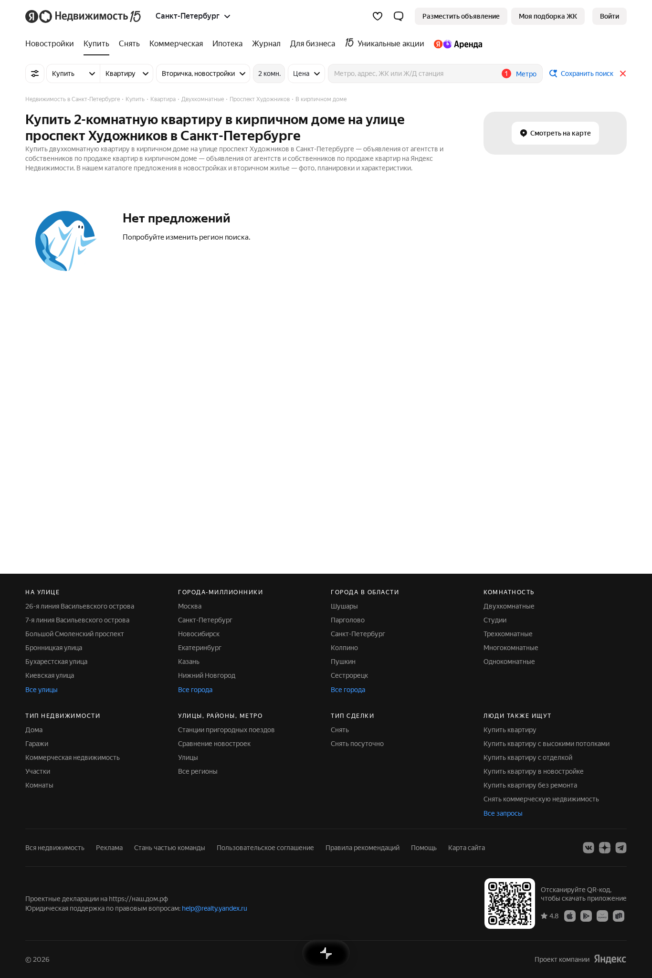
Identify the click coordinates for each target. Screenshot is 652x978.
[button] (398, 16)
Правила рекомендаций (363, 848)
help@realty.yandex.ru (214, 908)
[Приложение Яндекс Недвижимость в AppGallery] (602, 915)
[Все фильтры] (34, 73)
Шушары (344, 606)
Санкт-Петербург (205, 620)
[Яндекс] (610, 959)
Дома (33, 730)
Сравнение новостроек (214, 743)
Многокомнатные (511, 648)
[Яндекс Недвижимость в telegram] (621, 847)
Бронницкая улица (53, 648)
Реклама (109, 848)
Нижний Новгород (206, 675)
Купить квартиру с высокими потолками (547, 743)
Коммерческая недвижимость (72, 757)
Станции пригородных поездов (226, 730)
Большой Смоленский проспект (74, 634)
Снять (340, 730)
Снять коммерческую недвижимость (541, 799)
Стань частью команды (169, 848)
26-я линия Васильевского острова (79, 606)
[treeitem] (52, 43)
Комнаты (39, 785)
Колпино (344, 648)
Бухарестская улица (56, 661)
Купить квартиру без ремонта (530, 785)
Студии (495, 620)
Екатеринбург (199, 648)
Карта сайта (466, 848)
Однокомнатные (509, 661)
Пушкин (343, 661)
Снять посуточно (357, 743)
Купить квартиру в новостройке (534, 771)
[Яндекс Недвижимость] (83, 16)
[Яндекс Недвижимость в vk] (588, 847)
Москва (189, 606)
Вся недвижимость (54, 848)
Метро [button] (526, 74)
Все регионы (198, 771)
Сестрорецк (349, 675)
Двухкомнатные (509, 606)
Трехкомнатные (508, 634)
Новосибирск (199, 634)
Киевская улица (49, 675)
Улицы (188, 757)
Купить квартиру (510, 730)
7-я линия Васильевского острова (77, 620)
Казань (189, 661)
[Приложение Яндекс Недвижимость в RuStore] (618, 915)
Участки (37, 771)
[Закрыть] (623, 73)
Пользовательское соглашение (265, 848)
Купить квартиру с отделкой (528, 757)
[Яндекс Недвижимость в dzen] (604, 847)
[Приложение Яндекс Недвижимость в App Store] (570, 915)
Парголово (348, 620)
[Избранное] (377, 16)
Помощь (424, 848)
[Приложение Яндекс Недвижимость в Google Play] (586, 915)
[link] (609, 16)
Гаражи (36, 743)
